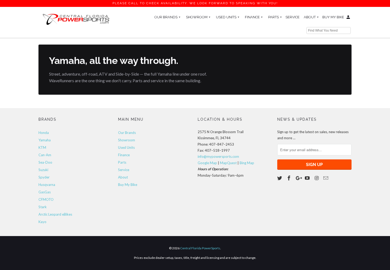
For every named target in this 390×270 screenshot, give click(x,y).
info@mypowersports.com (218, 156)
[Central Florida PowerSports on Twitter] (280, 178)
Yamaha (44, 140)
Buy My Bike (333, 17)
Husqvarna (46, 184)
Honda (43, 132)
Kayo (42, 222)
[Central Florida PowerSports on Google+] (299, 178)
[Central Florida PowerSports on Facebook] (289, 178)
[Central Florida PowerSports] (75, 19)
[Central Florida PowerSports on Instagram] (317, 178)
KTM (42, 147)
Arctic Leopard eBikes (55, 214)
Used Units (227, 17)
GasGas (44, 192)
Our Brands (167, 17)
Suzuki (43, 170)
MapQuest (228, 163)
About (311, 17)
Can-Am (44, 155)
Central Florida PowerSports (200, 248)
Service (292, 17)
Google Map (207, 163)
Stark (42, 207)
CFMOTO (46, 199)
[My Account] (348, 18)
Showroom (198, 17)
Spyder (44, 177)
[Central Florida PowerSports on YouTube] (308, 178)
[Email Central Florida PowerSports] (326, 178)
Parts (275, 17)
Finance (254, 17)
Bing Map (247, 163)
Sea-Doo (45, 162)
